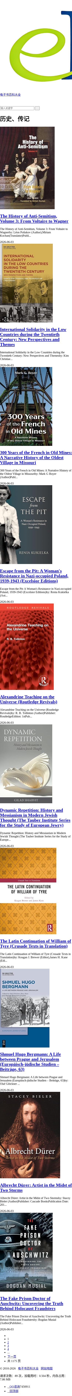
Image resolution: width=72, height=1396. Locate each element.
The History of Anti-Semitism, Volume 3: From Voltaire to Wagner (34, 218)
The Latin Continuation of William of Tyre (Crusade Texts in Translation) (35, 943)
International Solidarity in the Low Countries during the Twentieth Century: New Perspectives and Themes (33, 337)
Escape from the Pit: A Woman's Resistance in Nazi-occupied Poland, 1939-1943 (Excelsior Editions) (34, 575)
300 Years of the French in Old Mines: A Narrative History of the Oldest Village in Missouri (36, 457)
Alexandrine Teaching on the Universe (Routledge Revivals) (28, 699)
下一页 (11, 1356)
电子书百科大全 (28, 1368)
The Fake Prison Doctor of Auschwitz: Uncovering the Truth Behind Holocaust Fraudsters (31, 1303)
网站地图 (47, 1368)
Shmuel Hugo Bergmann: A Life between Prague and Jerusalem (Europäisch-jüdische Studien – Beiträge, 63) (30, 1062)
